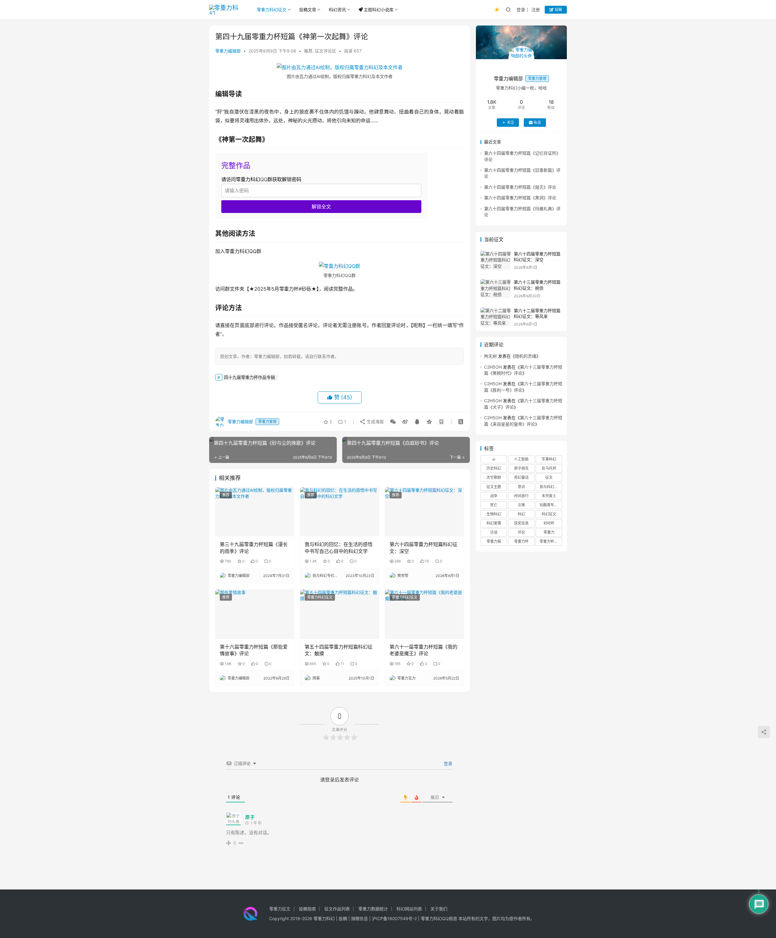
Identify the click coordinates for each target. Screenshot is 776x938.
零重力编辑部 (228, 50)
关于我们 (438, 908)
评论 (521, 532)
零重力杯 (521, 541)
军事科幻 (549, 459)
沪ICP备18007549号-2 (394, 918)
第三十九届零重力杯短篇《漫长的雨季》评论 (254, 547)
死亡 (493, 505)
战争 (493, 496)
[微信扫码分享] (392, 421)
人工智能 (521, 459)
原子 (250, 817)
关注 (510, 122)
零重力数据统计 (373, 908)
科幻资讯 (337, 9)
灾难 (521, 505)
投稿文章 (307, 9)
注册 (535, 9)
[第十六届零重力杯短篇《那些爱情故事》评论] (254, 614)
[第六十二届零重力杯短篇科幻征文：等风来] (495, 317)
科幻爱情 (494, 523)
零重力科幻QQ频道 (439, 918)
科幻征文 (549, 514)
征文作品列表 (337, 908)
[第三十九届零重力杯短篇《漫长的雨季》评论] (254, 511)
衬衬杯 (549, 523)
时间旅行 (521, 496)
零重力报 (494, 541)
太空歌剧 (494, 477)
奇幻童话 (521, 477)
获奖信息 (521, 523)
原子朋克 (521, 468)
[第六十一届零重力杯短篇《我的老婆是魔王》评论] (424, 614)
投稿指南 (307, 908)
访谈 (493, 532)
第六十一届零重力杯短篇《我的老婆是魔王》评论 (423, 650)
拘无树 (490, 356)
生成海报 (375, 421)
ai (493, 459)
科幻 (521, 514)
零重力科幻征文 (271, 9)
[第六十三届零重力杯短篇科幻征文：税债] (495, 288)
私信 (537, 122)
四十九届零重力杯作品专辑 (249, 377)
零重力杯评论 (550, 541)
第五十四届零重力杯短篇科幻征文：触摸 (339, 650)
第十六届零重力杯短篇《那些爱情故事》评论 (254, 650)
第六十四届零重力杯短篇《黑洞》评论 (520, 198)
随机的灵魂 (525, 356)
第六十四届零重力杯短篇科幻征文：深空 (423, 547)
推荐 (308, 50)
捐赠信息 (359, 918)
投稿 (558, 9)
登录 (521, 9)
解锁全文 (321, 207)
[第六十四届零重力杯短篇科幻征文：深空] (424, 511)
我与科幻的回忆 (551, 486)
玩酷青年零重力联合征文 (551, 505)
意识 (521, 486)
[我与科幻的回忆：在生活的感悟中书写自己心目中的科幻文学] (339, 511)
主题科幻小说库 (378, 9)
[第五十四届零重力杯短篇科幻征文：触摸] (339, 614)
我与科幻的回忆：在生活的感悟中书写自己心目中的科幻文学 (339, 547)
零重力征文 (279, 908)
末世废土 (549, 496)
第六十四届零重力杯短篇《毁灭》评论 (520, 187)
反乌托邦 (549, 468)
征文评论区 (325, 50)
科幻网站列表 (409, 908)
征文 (549, 477)
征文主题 (494, 486)
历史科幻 (494, 468)
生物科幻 (494, 514)
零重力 (549, 532)
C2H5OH (493, 366)
